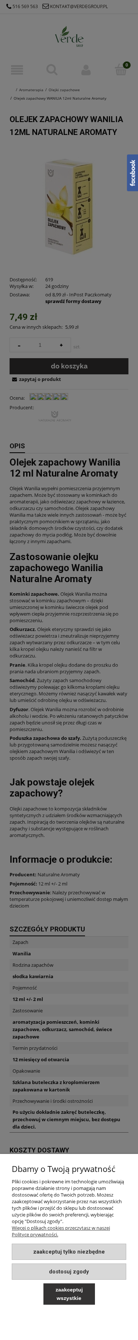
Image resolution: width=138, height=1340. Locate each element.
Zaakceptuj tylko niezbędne (69, 1251)
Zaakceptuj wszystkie (69, 1294)
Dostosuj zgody (69, 1271)
